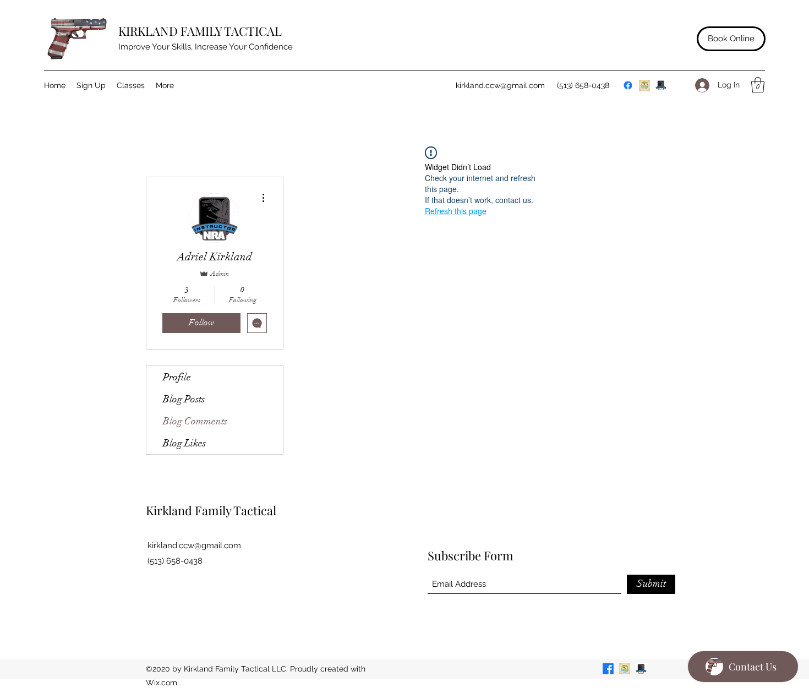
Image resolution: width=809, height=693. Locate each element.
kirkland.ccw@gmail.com (500, 85)
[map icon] (644, 85)
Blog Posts (184, 399)
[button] (757, 85)
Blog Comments (195, 421)
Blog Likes (184, 443)
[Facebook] (627, 85)
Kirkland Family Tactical (211, 510)
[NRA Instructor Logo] (660, 85)
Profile (177, 377)
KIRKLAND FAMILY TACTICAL (200, 31)
